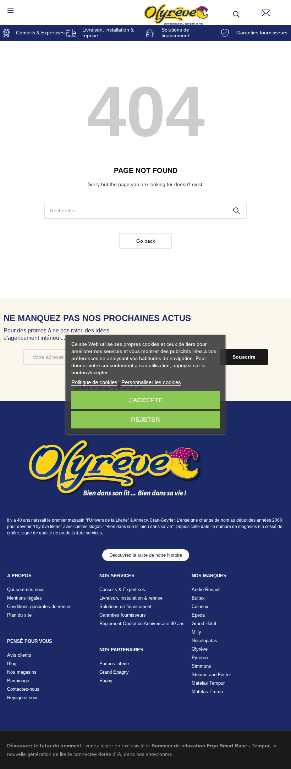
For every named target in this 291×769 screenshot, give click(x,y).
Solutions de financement (175, 32)
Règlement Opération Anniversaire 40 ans (142, 623)
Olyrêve (200, 649)
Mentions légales (24, 598)
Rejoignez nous (23, 697)
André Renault (206, 589)
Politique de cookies (94, 382)
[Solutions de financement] (150, 33)
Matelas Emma (207, 691)
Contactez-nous (23, 689)
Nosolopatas (204, 640)
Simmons (201, 666)
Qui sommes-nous (26, 589)
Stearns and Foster (211, 674)
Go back (145, 241)
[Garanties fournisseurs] (225, 33)
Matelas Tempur (208, 683)
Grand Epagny (114, 672)
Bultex (198, 598)
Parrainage (18, 680)
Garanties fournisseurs (261, 32)
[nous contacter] (266, 13)
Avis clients (19, 655)
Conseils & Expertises (40, 32)
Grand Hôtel (204, 623)
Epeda (198, 615)
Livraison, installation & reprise (108, 32)
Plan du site (19, 615)
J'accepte (145, 400)
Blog (11, 663)
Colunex (200, 606)
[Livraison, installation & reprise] (71, 33)
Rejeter (145, 419)
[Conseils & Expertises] (6, 33)
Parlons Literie (114, 663)
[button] (145, 555)
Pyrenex (200, 657)
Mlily (196, 632)
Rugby (105, 680)
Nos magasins (22, 672)
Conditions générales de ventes (39, 606)
